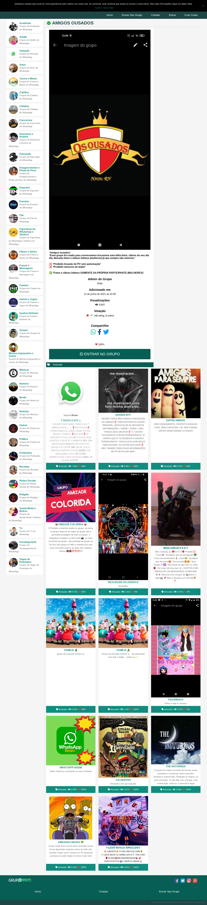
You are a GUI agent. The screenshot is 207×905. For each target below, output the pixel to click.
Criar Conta (190, 15)
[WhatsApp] (93, 332)
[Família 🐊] (70, 623)
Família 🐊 (70, 650)
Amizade (57, 364)
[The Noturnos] (175, 740)
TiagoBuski (200, 902)
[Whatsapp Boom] (70, 740)
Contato (155, 15)
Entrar (172, 15)
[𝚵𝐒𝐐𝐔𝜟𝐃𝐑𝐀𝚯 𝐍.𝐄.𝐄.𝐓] (175, 509)
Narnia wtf (123, 414)
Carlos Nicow (176, 902)
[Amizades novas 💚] (70, 818)
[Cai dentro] (123, 747)
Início (110, 15)
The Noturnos (176, 766)
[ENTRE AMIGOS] (175, 393)
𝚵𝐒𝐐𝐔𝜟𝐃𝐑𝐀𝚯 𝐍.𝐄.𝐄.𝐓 (175, 547)
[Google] (195, 880)
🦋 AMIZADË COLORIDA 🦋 (71, 524)
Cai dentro (123, 780)
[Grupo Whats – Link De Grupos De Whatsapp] (20, 880)
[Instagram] (189, 880)
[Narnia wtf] (123, 391)
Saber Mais (108, 8)
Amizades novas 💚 (71, 842)
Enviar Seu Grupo (132, 15)
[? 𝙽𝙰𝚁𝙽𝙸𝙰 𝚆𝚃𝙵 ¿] (70, 393)
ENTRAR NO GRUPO (101, 354)
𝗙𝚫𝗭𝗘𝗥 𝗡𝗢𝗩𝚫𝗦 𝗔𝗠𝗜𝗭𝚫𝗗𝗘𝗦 (123, 847)
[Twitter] (106, 332)
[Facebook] (99, 332)
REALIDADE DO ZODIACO (123, 582)
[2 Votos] (91, 315)
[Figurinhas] (175, 647)
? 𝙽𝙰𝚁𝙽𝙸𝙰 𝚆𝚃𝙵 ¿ (71, 420)
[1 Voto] (87, 315)
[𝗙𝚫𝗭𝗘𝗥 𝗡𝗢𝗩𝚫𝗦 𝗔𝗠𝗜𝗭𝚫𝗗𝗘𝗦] (123, 820)
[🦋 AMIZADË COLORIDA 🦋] (70, 497)
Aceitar (98, 8)
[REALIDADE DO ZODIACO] (123, 526)
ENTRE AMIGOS (175, 420)
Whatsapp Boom (71, 767)
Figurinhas (175, 699)
